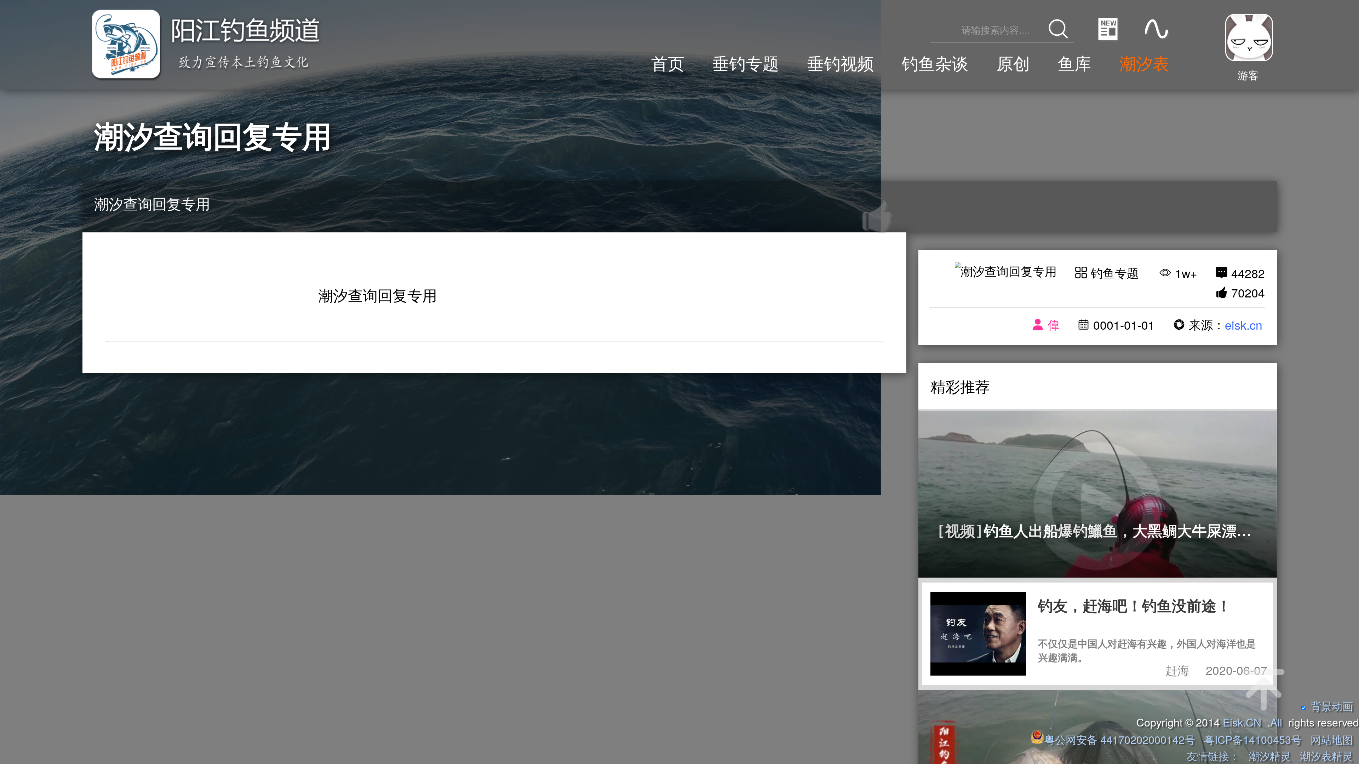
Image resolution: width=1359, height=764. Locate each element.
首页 (667, 62)
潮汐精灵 (1270, 755)
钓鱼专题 (1115, 272)
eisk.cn (1243, 324)
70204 (1248, 292)
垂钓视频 (840, 62)
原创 (1013, 62)
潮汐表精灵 (1326, 755)
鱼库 (1074, 62)
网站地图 (1332, 739)
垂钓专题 (745, 62)
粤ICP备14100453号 (1253, 739)
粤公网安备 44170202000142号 (1121, 739)
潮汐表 (1144, 62)
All (1276, 722)
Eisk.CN (1242, 722)
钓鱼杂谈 (935, 62)
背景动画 (1332, 705)
